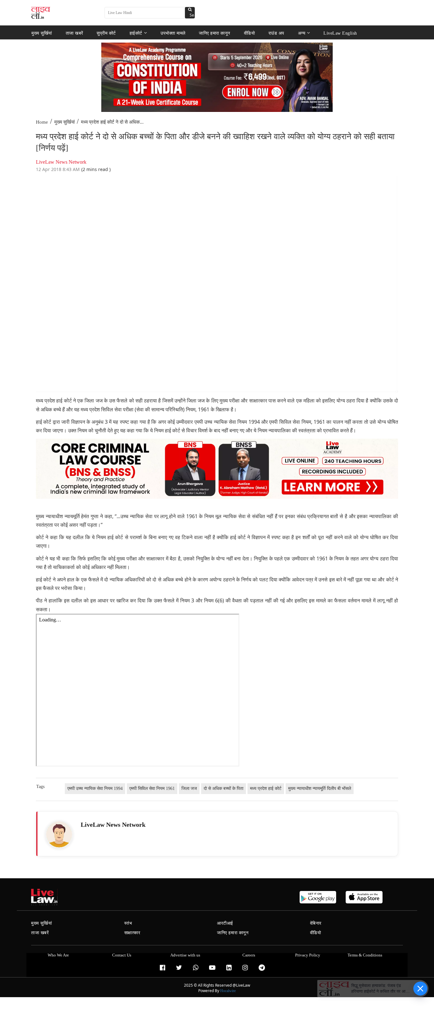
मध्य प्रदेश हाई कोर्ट (265, 788)
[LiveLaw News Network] (59, 834)
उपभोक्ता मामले (173, 33)
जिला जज (189, 788)
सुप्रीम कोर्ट (106, 33)
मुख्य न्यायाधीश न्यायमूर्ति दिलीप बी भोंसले (319, 788)
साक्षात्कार (132, 932)
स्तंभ (128, 923)
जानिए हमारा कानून (214, 33)
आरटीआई (225, 923)
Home (42, 122)
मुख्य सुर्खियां (41, 33)
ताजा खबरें (74, 33)
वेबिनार (316, 923)
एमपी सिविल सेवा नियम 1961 (152, 788)
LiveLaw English (340, 33)
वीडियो (249, 33)
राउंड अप (276, 33)
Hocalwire (228, 991)
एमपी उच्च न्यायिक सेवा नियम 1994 (95, 788)
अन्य (302, 33)
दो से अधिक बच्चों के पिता (223, 788)
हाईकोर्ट (136, 33)
